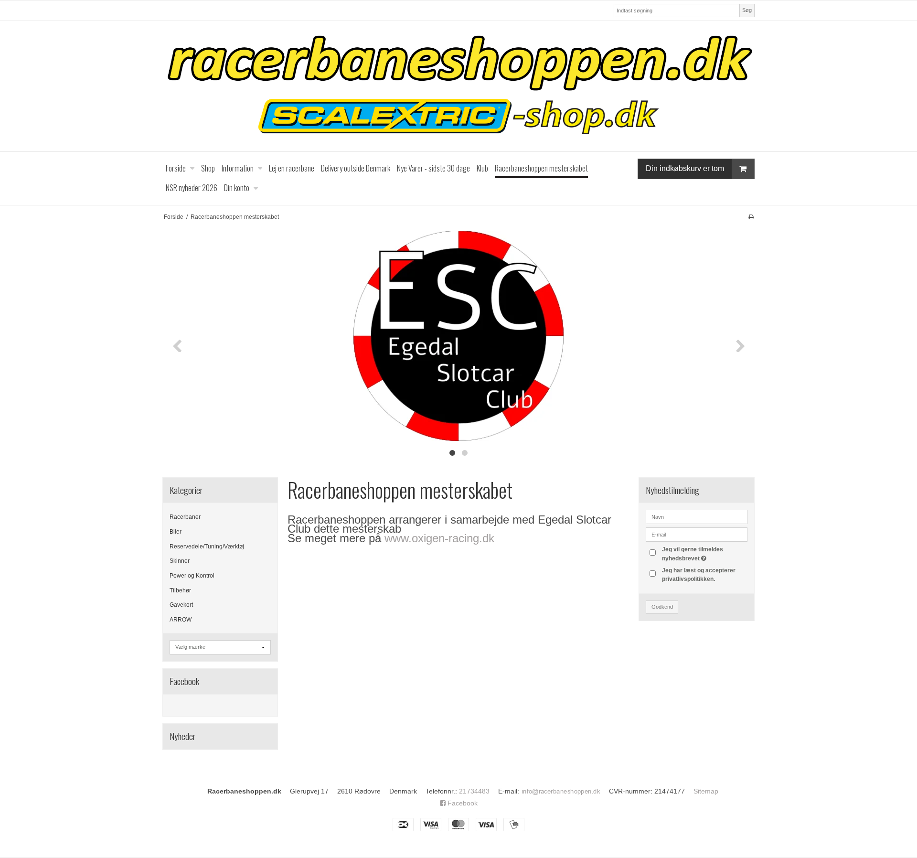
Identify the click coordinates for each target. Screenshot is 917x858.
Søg (747, 10)
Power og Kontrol (192, 575)
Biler (175, 531)
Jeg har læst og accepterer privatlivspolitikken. (699, 574)
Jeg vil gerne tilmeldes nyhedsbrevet (704, 553)
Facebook (462, 803)
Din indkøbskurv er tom (685, 168)
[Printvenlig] (751, 217)
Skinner (180, 561)
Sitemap (705, 791)
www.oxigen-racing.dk (439, 538)
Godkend (662, 607)
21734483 (474, 791)
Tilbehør (180, 590)
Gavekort (181, 604)
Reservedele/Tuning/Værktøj (207, 546)
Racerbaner (185, 517)
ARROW (181, 619)
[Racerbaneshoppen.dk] (458, 86)
